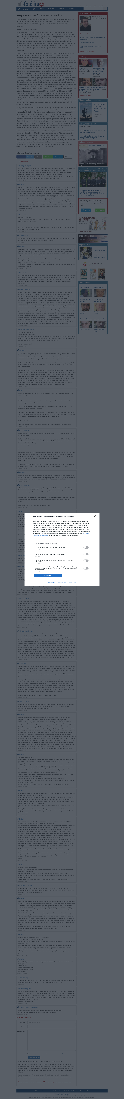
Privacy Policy (73, 582)
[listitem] (62, 543)
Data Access (62, 582)
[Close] (95, 517)
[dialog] (62, 549)
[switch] (86, 547)
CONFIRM (48, 575)
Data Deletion (51, 582)
